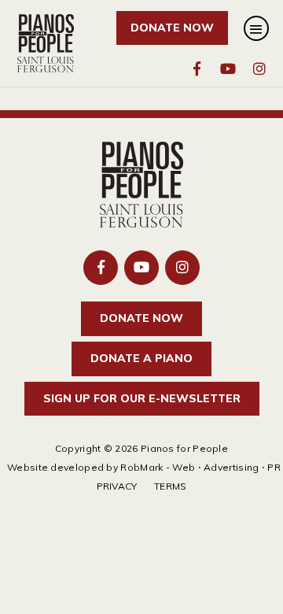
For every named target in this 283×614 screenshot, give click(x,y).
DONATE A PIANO (141, 358)
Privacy (117, 486)
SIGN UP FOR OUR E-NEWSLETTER (142, 398)
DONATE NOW (172, 27)
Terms (170, 486)
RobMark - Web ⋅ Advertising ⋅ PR (200, 467)
